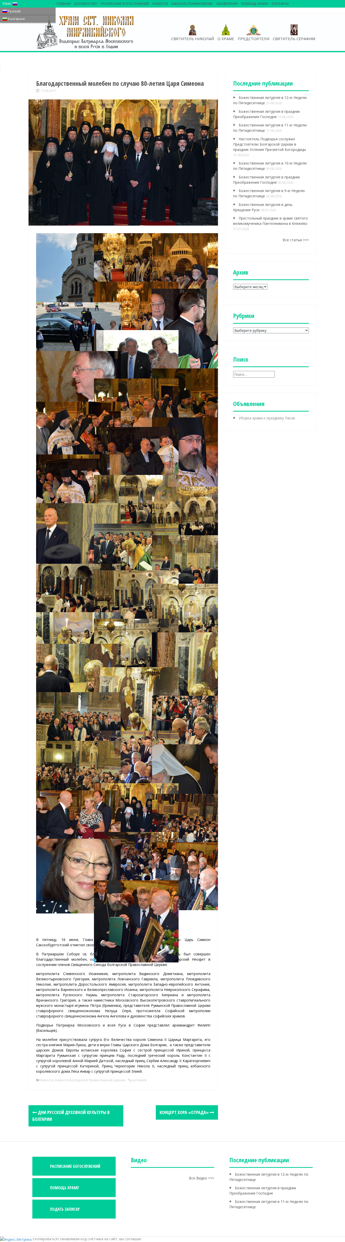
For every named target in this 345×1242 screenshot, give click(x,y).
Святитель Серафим (294, 38)
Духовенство (85, 3)
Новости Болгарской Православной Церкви (90, 1080)
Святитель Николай (192, 38)
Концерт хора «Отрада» (185, 1112)
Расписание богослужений (125, 3)
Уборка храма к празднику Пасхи (267, 418)
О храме (225, 38)
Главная (63, 3)
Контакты (280, 3)
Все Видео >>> (201, 1178)
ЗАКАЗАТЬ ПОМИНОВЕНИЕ (192, 3)
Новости (160, 3)
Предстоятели (253, 38)
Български (16, 18)
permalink (139, 1080)
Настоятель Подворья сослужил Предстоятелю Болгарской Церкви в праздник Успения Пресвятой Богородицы (269, 144)
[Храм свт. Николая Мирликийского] (85, 32)
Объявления (227, 3)
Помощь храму (254, 3)
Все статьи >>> (296, 239)
